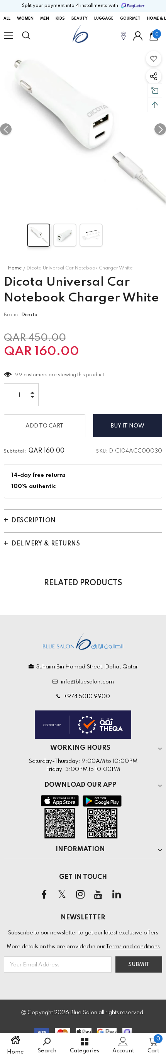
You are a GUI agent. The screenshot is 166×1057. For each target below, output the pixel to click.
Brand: (12, 314)
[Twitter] (62, 895)
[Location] (123, 36)
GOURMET (130, 18)
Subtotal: (15, 451)
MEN (44, 18)
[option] (83, 129)
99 (18, 375)
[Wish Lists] (153, 58)
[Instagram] (80, 895)
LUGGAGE (103, 18)
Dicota (29, 314)
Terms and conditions (133, 946)
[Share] (153, 76)
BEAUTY (79, 18)
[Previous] (6, 129)
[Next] (160, 129)
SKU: (102, 451)
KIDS (60, 18)
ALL (6, 18)
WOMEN (25, 18)
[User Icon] (137, 35)
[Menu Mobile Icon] (8, 35)
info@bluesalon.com (86, 682)
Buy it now (127, 426)
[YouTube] (98, 895)
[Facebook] (44, 895)
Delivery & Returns (46, 544)
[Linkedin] (117, 895)
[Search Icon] (33, 36)
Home (15, 268)
